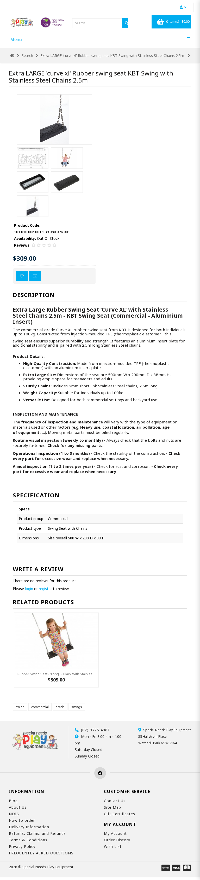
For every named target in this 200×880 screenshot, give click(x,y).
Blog (13, 800)
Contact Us (115, 800)
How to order (22, 820)
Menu (16, 39)
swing (20, 707)
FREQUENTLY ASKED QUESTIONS (41, 852)
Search (27, 55)
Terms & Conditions (28, 839)
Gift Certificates (119, 813)
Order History (117, 839)
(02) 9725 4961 (95, 729)
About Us (18, 807)
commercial (40, 707)
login (29, 588)
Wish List (113, 846)
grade (60, 707)
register (45, 588)
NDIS (14, 813)
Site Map (112, 807)
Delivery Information (29, 826)
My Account (115, 833)
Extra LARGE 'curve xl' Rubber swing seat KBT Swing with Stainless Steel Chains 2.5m (112, 55)
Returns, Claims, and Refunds (37, 833)
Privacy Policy (22, 846)
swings (76, 707)
